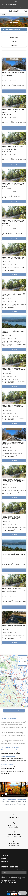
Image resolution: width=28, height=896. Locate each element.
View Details (14, 91)
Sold (14, 49)
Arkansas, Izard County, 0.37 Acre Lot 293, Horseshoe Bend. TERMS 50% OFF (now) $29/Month (13, 444)
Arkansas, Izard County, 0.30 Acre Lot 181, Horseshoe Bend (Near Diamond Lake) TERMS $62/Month (13, 74)
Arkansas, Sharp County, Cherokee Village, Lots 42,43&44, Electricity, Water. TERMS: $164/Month (13, 185)
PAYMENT (3, 7)
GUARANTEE (14, 1)
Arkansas (17, 20)
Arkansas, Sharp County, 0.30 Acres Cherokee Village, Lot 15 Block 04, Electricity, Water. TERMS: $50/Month (14, 370)
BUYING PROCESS (13, 7)
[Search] (25, 14)
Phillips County (14, 41)
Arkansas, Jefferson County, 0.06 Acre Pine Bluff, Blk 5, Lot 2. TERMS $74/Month (13, 626)
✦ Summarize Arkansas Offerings (14, 710)
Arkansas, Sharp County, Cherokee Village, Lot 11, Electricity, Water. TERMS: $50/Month (13, 258)
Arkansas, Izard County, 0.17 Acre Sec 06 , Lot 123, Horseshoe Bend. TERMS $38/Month (13, 553)
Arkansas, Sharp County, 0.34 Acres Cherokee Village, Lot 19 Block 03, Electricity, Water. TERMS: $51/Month (11, 517)
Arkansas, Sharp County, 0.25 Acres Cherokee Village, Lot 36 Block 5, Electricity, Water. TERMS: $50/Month (13, 590)
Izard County (14, 33)
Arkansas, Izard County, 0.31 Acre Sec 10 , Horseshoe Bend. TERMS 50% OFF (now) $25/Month (13, 331)
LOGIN (21, 7)
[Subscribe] (24, 872)
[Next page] (18, 649)
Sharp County (14, 45)
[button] (2, 10)
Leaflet (25, 706)
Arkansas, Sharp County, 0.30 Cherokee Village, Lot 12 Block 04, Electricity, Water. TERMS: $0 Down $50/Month (13, 148)
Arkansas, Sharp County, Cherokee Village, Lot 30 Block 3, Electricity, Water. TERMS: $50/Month (13, 222)
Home (10, 20)
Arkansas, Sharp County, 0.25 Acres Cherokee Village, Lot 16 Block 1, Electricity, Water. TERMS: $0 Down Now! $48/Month (13, 480)
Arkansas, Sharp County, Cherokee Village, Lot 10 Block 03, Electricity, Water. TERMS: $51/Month (13, 111)
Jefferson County (14, 37)
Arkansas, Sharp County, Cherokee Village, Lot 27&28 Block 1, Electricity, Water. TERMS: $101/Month (13, 294)
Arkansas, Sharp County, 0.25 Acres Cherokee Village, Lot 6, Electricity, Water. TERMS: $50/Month (13, 407)
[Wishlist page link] (23, 11)
